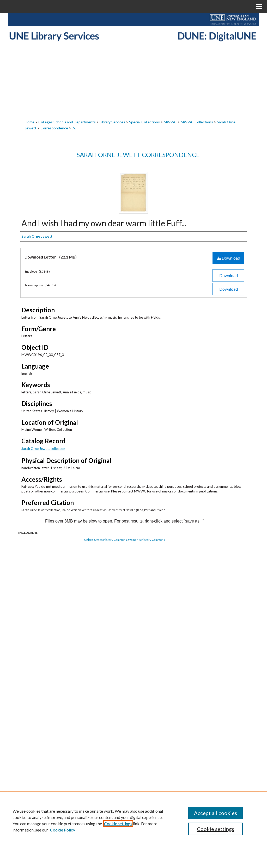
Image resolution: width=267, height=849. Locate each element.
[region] (133, 820)
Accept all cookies (215, 813)
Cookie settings (118, 823)
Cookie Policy (62, 829)
